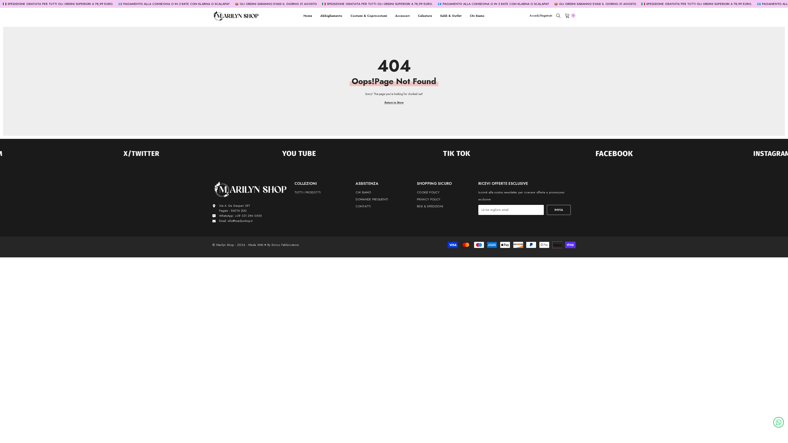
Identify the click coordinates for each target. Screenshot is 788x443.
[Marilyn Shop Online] (96, 153)
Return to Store (394, 102)
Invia (558, 210)
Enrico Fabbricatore (285, 245)
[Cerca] (558, 15)
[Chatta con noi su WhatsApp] (778, 422)
